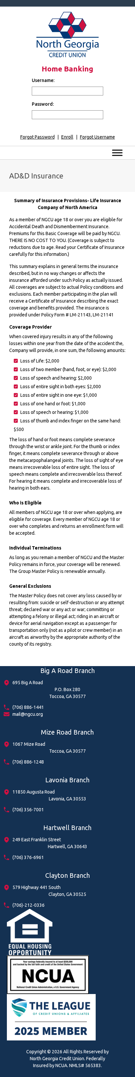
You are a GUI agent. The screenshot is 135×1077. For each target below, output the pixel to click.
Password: (43, 104)
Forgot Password (37, 137)
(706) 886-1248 (28, 762)
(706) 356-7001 (28, 809)
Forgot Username (97, 137)
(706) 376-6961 (28, 857)
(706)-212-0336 (28, 905)
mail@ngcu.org (27, 714)
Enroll (67, 137)
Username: (43, 80)
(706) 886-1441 (28, 707)
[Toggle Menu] (117, 152)
